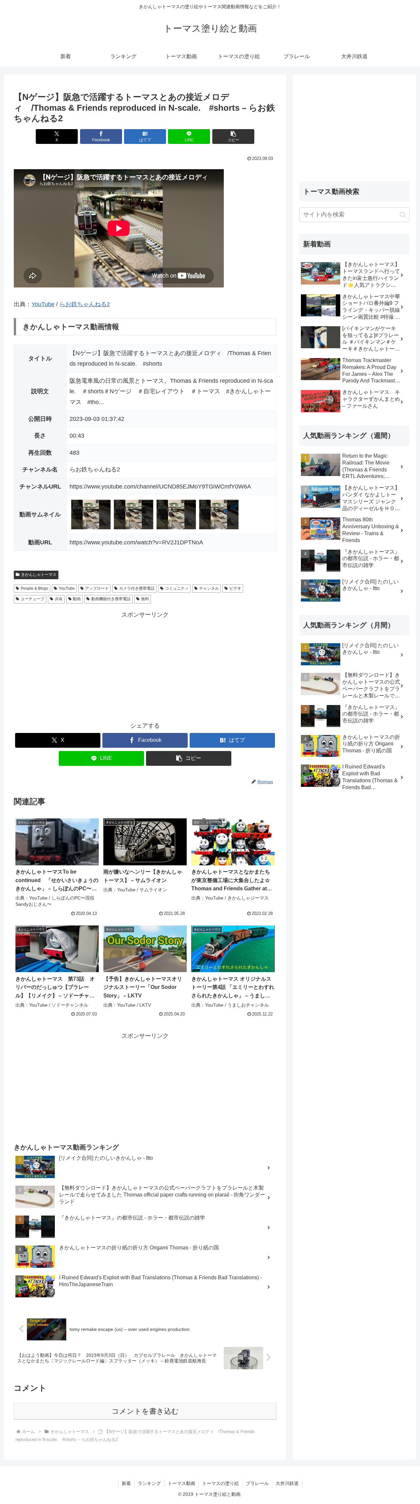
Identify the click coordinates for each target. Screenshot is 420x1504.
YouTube (43, 304)
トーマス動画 (181, 1483)
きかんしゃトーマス (38, 574)
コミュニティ (177, 588)
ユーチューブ (32, 599)
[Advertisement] (145, 666)
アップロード (97, 588)
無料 (145, 599)
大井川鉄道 (287, 1483)
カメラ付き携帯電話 (137, 588)
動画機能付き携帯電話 (111, 599)
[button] (233, 136)
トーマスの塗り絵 (220, 1483)
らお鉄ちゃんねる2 (84, 304)
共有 (59, 599)
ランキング (149, 1483)
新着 (126, 1483)
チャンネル (209, 588)
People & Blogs (34, 588)
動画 (77, 599)
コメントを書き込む (145, 1411)
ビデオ (235, 588)
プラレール (257, 1483)
